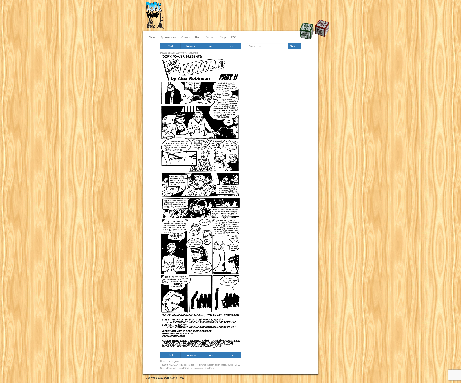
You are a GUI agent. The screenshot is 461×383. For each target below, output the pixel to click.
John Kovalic (192, 52)
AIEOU (172, 364)
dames (230, 364)
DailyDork (175, 361)
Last (231, 46)
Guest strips (165, 367)
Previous (191, 46)
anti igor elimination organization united (208, 364)
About (152, 37)
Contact (210, 37)
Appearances (168, 37)
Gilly (237, 364)
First (170, 46)
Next (211, 46)
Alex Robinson (183, 364)
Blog (197, 37)
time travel (209, 367)
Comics (185, 37)
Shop (223, 37)
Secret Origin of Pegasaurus (190, 367)
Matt (174, 367)
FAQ (233, 37)
